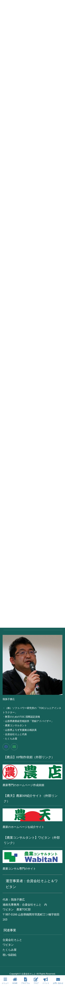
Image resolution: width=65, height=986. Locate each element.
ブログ (36, 983)
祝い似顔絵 (9, 954)
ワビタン (8, 944)
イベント (45, 983)
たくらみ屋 (9, 949)
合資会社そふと (12, 939)
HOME (15, 983)
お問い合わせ (58, 983)
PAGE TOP (59, 970)
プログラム (25, 983)
